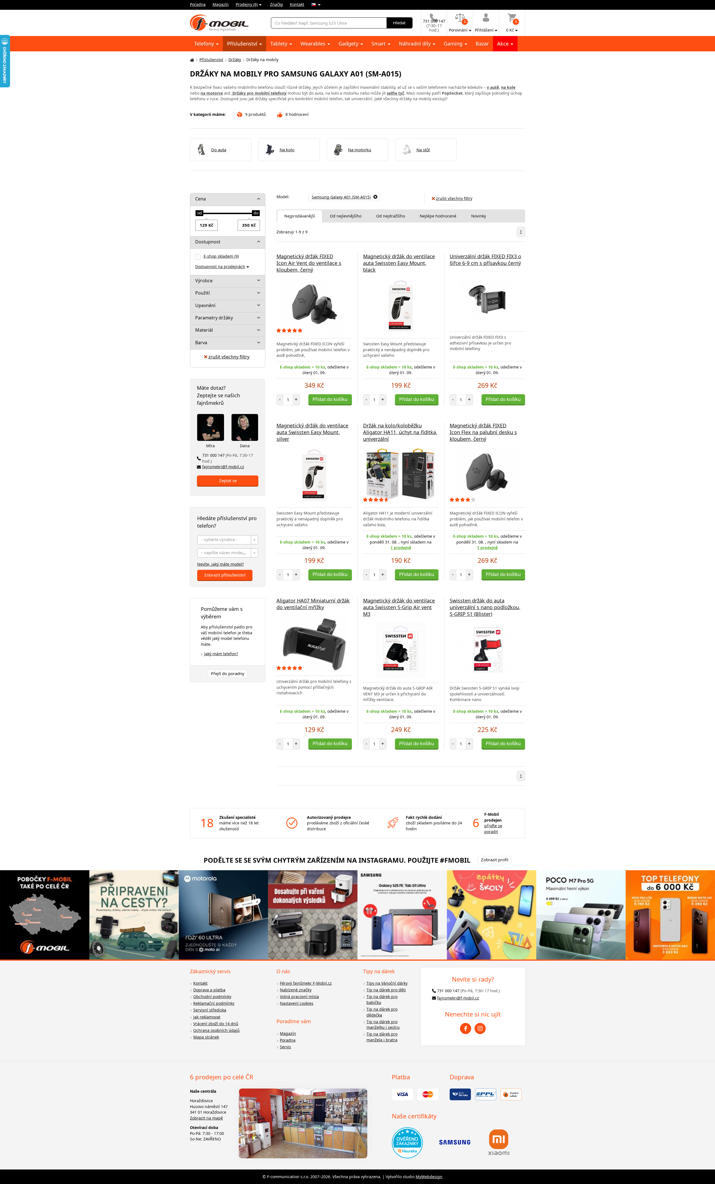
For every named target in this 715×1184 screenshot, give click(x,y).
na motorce (212, 93)
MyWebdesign (429, 1176)
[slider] (199, 213)
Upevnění (205, 305)
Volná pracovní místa (299, 996)
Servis (285, 1046)
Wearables (314, 43)
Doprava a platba (209, 989)
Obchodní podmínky (212, 996)
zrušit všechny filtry (228, 357)
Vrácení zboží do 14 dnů (215, 1023)
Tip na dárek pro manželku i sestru (383, 1024)
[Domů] (191, 60)
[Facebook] (465, 1028)
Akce (503, 43)
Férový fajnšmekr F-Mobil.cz (306, 983)
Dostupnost (207, 242)
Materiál (204, 330)
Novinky (478, 216)
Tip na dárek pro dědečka (381, 1012)
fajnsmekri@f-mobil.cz (223, 466)
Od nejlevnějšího (345, 216)
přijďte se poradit (493, 828)
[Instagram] (480, 1028)
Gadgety (349, 43)
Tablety (279, 43)
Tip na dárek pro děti (386, 989)
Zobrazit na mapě (206, 1118)
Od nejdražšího (390, 216)
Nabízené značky (295, 989)
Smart (379, 43)
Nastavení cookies (296, 1003)
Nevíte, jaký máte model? (220, 564)
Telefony (204, 43)
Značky (276, 4)
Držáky (234, 59)
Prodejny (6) (247, 4)
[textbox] (227, 540)
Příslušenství (243, 43)
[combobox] (227, 539)
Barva (201, 342)
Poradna (198, 4)
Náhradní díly (415, 43)
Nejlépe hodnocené (438, 216)
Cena (200, 199)
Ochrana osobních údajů (216, 1030)
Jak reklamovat (206, 1017)
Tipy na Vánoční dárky (386, 983)
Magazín (221, 4)
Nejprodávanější (299, 216)
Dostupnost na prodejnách (220, 266)
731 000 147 (227, 458)
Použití (202, 293)
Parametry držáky (214, 318)
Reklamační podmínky (213, 1003)
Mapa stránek (206, 1037)
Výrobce (204, 281)
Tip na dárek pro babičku (381, 999)
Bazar (482, 43)
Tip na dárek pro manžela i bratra (381, 1036)
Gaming (454, 43)
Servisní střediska (209, 1010)
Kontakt (297, 4)
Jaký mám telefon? (221, 653)
